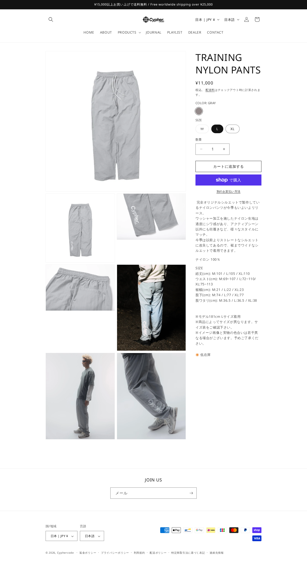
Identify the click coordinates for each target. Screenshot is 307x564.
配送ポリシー (158, 552)
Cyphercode (66, 553)
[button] (51, 19)
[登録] (191, 493)
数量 (198, 139)
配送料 (210, 90)
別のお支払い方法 (229, 191)
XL (232, 128)
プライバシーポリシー (115, 552)
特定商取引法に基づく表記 (188, 552)
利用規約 (139, 552)
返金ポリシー (87, 552)
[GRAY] (198, 111)
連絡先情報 (217, 552)
